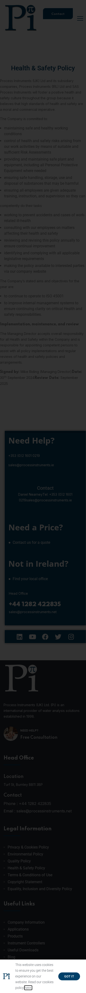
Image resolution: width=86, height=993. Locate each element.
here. (28, 988)
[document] (43, 496)
